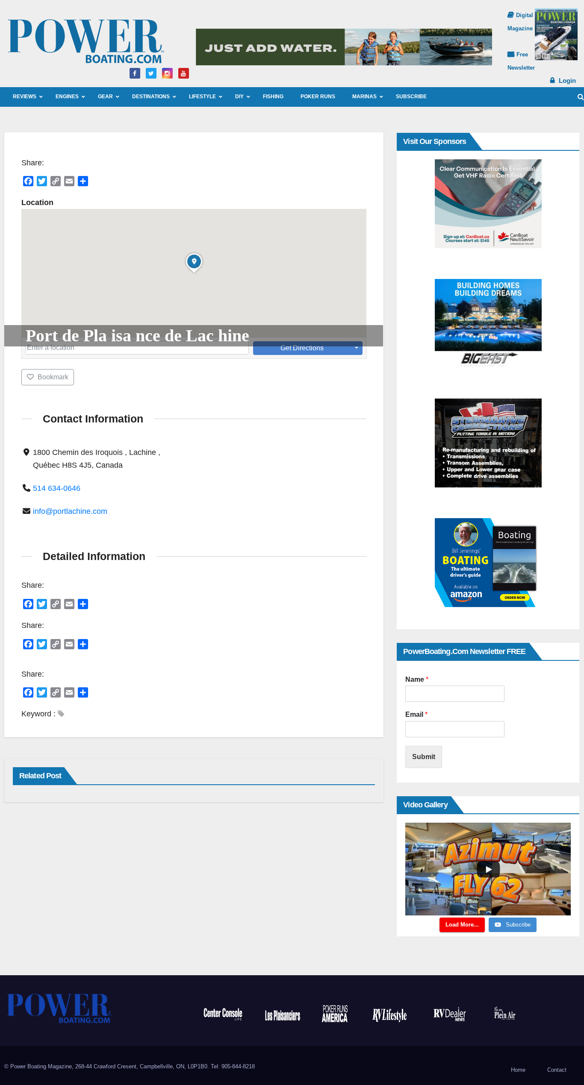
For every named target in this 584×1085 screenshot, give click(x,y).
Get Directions (302, 348)
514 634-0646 (56, 488)
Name (416, 679)
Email (416, 714)
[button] (581, 96)
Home (518, 1070)
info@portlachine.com (70, 511)
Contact (556, 1070)
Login (567, 80)
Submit (423, 756)
